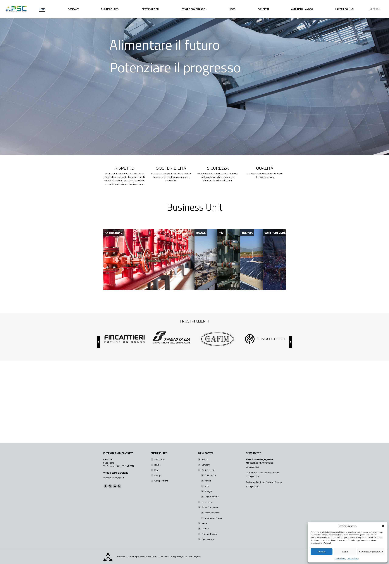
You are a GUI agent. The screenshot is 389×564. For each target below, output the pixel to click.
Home (204, 459)
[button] (382, 526)
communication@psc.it (113, 477)
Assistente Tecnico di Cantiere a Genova (264, 482)
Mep (156, 470)
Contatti (205, 528)
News (204, 523)
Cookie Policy (340, 558)
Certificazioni (207, 502)
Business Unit (208, 470)
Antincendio (159, 459)
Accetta (321, 551)
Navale (157, 464)
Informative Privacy (213, 517)
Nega (345, 551)
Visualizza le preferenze (371, 551)
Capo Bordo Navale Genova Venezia (262, 472)
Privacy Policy (353, 558)
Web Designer (194, 556)
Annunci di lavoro (209, 533)
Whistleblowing (212, 512)
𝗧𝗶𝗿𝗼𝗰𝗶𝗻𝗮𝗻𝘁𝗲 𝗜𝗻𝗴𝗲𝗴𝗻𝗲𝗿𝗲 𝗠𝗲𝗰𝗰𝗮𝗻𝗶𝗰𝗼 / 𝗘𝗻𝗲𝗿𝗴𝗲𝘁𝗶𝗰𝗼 (259, 461)
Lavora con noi (208, 539)
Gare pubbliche (161, 480)
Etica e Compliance (210, 507)
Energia (157, 475)
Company (206, 464)
